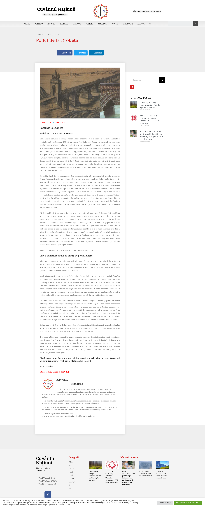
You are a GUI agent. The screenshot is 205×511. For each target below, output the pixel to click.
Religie (89, 24)
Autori (141, 24)
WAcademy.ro (137, 508)
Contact (66, 508)
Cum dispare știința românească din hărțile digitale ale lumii (150, 105)
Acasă (27, 24)
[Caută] (195, 23)
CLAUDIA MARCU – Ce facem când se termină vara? (161, 474)
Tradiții (77, 24)
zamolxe (49, 366)
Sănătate (102, 24)
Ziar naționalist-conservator (147, 11)
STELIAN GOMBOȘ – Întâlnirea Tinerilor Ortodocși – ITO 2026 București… (149, 119)
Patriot (39, 24)
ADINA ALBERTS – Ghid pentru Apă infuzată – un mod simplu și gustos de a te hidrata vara (151, 135)
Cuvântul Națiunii (56, 9)
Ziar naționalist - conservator (43, 469)
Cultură (64, 24)
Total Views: (43, 478)
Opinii (115, 24)
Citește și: (54, 372)
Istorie (51, 24)
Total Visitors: (44, 481)
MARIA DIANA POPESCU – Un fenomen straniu (145, 473)
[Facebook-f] (47, 494)
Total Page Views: (46, 484)
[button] (150, 24)
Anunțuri (128, 24)
